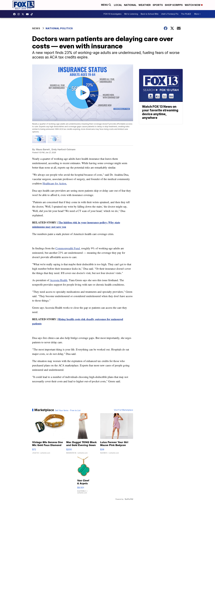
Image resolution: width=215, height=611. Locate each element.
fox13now (19, 14)
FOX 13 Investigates (113, 13)
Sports (158, 5)
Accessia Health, (59, 280)
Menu (105, 5)
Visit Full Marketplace (123, 410)
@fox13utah (32, 14)
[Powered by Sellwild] (129, 499)
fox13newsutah (15, 14)
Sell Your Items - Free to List (67, 410)
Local (118, 5)
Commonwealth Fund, (68, 248)
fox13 (23, 14)
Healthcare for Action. (55, 183)
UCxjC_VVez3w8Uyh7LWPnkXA (28, 14)
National (130, 5)
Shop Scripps (174, 5)
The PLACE (186, 13)
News (36, 28)
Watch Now (193, 5)
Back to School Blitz (150, 13)
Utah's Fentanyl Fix (169, 13)
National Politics (59, 28)
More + (197, 13)
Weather (145, 5)
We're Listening (131, 13)
